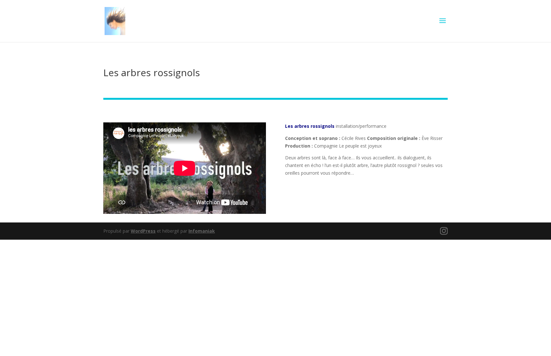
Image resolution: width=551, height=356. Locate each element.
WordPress (143, 231)
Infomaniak (201, 231)
